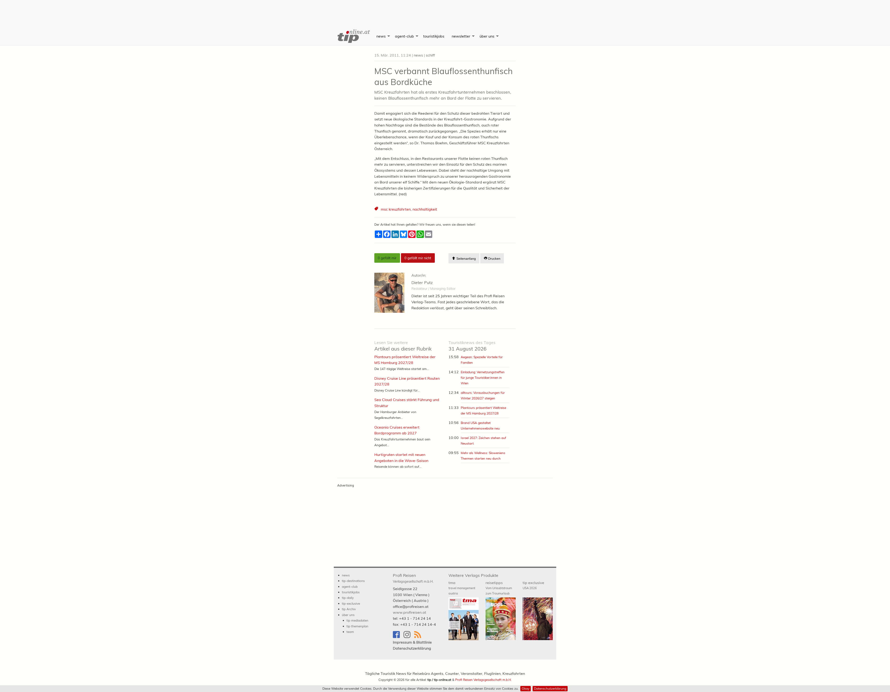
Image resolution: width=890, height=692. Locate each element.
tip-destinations (353, 581)
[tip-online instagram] (409, 636)
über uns (487, 36)
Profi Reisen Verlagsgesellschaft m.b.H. (483, 680)
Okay (525, 688)
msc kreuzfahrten (396, 209)
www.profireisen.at (409, 612)
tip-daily (348, 598)
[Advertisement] (445, 10)
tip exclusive (533, 585)
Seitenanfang (465, 258)
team (350, 632)
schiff (430, 55)
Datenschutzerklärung (550, 688)
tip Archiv (349, 609)
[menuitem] (353, 36)
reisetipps (499, 587)
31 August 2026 (472, 346)
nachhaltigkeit (425, 209)
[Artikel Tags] (376, 209)
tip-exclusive (351, 603)
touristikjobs (433, 36)
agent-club (404, 36)
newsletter (461, 36)
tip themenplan (357, 626)
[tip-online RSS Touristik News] (419, 636)
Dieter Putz (422, 282)
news (381, 36)
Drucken (493, 258)
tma (461, 587)
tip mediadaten (357, 620)
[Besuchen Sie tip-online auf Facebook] (398, 636)
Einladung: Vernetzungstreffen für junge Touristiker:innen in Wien (483, 377)
